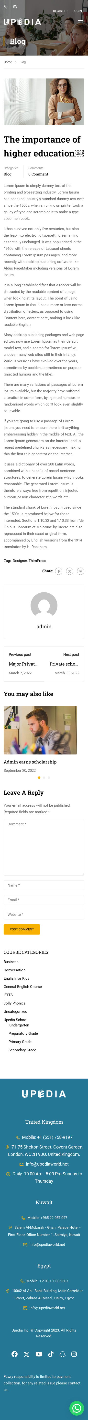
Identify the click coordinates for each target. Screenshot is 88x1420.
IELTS (8, 995)
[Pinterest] (80, 571)
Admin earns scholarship (30, 762)
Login (77, 11)
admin (44, 626)
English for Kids (16, 978)
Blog (23, 62)
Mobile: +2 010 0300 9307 (47, 1281)
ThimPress (37, 561)
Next (80, 102)
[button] (39, 777)
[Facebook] (58, 571)
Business (11, 962)
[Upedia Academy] (44, 1093)
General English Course (23, 987)
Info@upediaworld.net (47, 1308)
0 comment (38, 174)
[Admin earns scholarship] (40, 730)
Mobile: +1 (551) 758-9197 (47, 1137)
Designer (20, 561)
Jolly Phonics (15, 1003)
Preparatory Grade (23, 1033)
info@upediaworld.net (47, 1164)
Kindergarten (19, 1025)
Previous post (20, 654)
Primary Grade (20, 1042)
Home (8, 62)
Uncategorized (15, 1011)
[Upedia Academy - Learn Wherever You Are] (22, 21)
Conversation (14, 970)
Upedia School (15, 1020)
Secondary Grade (22, 1050)
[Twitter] (69, 571)
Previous (7, 102)
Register (60, 11)
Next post (71, 654)
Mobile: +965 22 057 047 (47, 1218)
